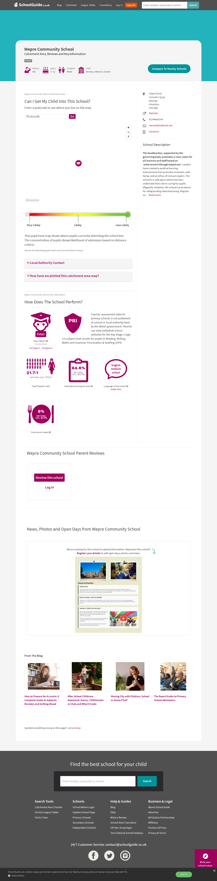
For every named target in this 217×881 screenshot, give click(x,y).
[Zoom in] (128, 127)
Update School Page (84, 812)
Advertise (153, 812)
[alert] (108, 874)
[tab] (78, 263)
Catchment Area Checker (48, 807)
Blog (112, 807)
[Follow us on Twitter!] (108, 856)
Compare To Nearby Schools (169, 69)
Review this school (49, 477)
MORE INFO (116, 389)
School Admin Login (84, 807)
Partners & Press (157, 827)
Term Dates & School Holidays (126, 833)
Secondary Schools (83, 822)
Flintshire (154, 131)
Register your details (88, 553)
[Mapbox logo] (32, 200)
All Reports (47, 348)
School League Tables (47, 812)
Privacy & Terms (157, 833)
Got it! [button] (184, 874)
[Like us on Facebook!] (92, 856)
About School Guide (159, 807)
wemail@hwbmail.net (160, 125)
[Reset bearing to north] (128, 136)
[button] (78, 263)
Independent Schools (84, 827)
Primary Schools (82, 817)
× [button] (214, 871)
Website (153, 113)
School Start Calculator (123, 822)
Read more (154, 195)
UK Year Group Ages (121, 827)
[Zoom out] (128, 132)
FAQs (113, 812)
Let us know (74, 727)
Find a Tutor (41, 817)
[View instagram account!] (124, 856)
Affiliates (153, 822)
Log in (49, 487)
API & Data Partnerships (161, 817)
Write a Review (118, 817)
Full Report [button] (34, 348)
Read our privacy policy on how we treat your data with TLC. (100, 872)
